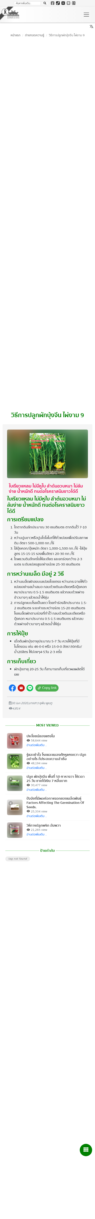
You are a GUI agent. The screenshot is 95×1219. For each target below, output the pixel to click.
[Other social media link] (12, 688)
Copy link (46, 688)
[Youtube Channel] (63, 3)
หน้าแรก (15, 35)
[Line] (68, 3)
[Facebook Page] (52, 3)
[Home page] (13, 14)
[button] (21, 688)
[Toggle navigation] (86, 15)
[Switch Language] (74, 3)
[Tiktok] (58, 3)
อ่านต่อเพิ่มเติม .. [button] (37, 745)
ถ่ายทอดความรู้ (34, 35)
